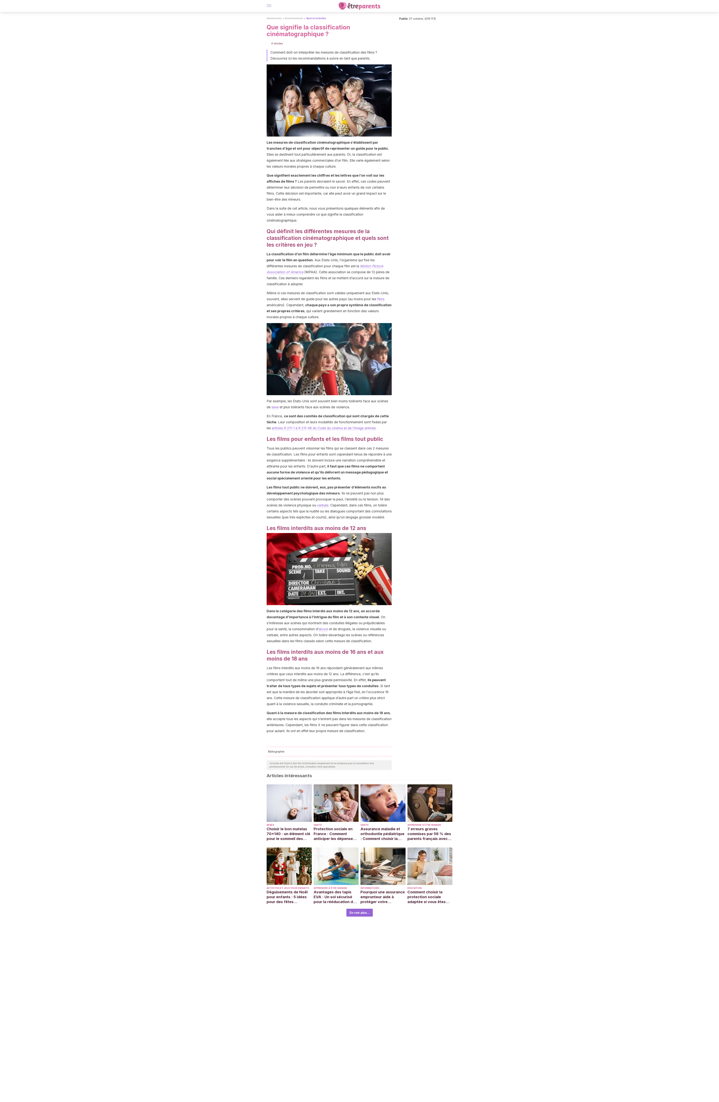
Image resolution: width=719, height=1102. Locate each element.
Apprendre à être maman (424, 825)
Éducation (414, 888)
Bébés (270, 825)
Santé (318, 825)
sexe (275, 407)
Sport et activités (316, 18)
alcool (323, 629)
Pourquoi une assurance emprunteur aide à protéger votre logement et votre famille (382, 897)
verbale (322, 505)
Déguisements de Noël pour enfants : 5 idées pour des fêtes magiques (287, 897)
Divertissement (294, 18)
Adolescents (274, 18)
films (380, 299)
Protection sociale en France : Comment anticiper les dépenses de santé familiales (334, 834)
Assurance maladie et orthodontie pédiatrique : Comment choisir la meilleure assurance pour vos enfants (382, 834)
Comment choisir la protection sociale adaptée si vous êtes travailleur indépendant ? (428, 897)
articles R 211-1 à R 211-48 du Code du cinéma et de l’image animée (324, 428)
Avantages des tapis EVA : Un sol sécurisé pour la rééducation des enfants (335, 897)
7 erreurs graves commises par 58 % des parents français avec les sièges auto (429, 834)
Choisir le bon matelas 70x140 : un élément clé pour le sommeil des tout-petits (288, 834)
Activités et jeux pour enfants (288, 888)
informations (369, 888)
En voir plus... (360, 913)
